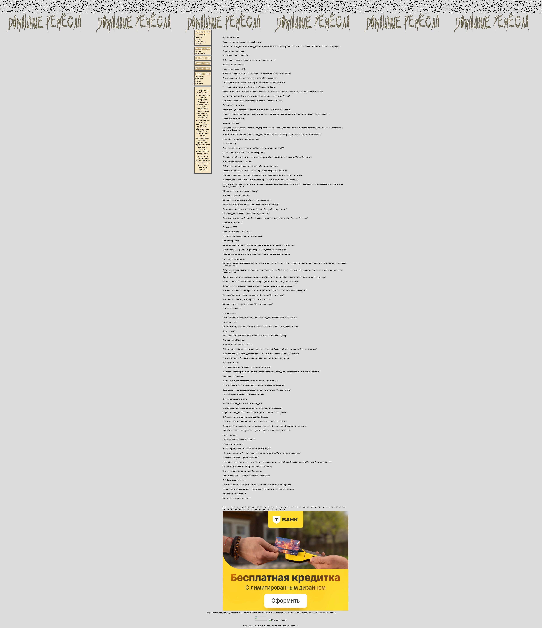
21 (292, 507)
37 (232, 509)
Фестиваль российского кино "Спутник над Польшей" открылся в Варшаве (257, 485)
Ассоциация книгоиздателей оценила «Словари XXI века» (250, 87)
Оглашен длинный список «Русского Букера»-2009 (246, 213)
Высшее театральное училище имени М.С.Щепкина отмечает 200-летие (256, 254)
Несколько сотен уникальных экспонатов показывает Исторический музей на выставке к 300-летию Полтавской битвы (277, 462)
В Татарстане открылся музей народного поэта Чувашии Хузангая (253, 385)
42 (252, 509)
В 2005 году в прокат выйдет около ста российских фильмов (250, 381)
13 (261, 507)
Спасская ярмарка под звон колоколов (240, 457)
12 (257, 507)
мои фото (199, 76)
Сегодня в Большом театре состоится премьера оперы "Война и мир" (255, 171)
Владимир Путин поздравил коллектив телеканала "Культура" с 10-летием (257, 110)
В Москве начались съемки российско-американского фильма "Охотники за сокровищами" (265, 290)
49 (279, 509)
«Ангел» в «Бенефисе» (233, 64)
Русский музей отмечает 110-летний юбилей (243, 394)
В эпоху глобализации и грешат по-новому (242, 236)
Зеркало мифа (229, 331)
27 (316, 507)
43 (256, 509)
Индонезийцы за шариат (234, 51)
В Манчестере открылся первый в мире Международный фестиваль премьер (259, 286)
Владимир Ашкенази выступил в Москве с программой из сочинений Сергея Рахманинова (265, 426)
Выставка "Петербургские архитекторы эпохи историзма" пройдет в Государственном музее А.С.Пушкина (272, 372)
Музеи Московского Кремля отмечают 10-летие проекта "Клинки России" (256, 96)
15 (269, 507)
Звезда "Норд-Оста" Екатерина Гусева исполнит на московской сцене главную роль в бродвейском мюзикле (273, 92)
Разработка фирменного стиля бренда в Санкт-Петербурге (203, 95)
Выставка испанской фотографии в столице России (246, 299)
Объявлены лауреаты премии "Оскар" (240, 191)
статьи (198, 81)
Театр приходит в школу (234, 119)
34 (344, 507)
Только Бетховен (230, 435)
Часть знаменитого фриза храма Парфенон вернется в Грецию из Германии (258, 245)
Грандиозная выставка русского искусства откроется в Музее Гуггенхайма (257, 430)
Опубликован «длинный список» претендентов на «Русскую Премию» (255, 412)
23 (300, 507)
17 (277, 507)
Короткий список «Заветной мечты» (239, 439)
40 (244, 509)
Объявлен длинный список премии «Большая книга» (247, 466)
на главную (200, 34)
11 (253, 507)
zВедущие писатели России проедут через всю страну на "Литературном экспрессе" (262, 453)
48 (276, 509)
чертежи (199, 43)
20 (288, 507)
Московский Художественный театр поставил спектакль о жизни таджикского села (260, 326)
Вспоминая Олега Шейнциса (236, 55)
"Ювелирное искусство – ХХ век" (238, 162)
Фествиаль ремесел (232, 308)
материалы (200, 41)
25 (308, 507)
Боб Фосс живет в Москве (234, 480)
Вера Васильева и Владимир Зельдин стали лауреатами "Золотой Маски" (257, 390)
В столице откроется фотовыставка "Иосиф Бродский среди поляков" (255, 209)
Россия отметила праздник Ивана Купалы (242, 42)
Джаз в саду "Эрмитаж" (233, 376)
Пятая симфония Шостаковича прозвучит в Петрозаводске (250, 78)
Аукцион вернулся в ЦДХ (234, 69)
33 (340, 507)
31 (332, 507)
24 (304, 507)
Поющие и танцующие (233, 444)
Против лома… (230, 313)
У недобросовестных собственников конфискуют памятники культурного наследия (261, 281)
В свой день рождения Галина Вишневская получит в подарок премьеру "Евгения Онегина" (265, 218)
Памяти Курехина (231, 241)
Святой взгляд (229, 143)
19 (284, 507)
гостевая (199, 79)
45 (264, 509)
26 (312, 507)
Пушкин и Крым (230, 322)
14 (265, 507)
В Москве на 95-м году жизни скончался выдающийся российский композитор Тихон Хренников (267, 157)
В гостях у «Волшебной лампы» (237, 345)
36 (228, 509)
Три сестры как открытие (234, 259)
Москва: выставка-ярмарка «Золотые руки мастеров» (247, 200)
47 (272, 509)
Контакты (199, 83)
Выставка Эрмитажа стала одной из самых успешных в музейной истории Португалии (262, 175)
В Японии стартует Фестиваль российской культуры (246, 367)
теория (198, 39)
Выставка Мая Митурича (234, 340)
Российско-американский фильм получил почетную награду (250, 204)
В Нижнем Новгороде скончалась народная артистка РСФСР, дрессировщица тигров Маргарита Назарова (272, 134)
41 (248, 509)
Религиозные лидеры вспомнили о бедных (242, 403)
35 (224, 509)
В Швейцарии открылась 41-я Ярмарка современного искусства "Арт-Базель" (258, 489)
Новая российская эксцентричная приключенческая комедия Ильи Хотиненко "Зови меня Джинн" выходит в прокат (276, 114)
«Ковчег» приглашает (232, 223)
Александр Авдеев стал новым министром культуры (247, 448)
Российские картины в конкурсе (237, 232)
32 (336, 507)
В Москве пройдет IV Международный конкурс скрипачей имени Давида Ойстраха (261, 354)
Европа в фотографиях (233, 105)
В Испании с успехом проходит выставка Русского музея (249, 60)
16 (273, 507)
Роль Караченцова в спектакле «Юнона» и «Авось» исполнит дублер (254, 335)
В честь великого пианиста (235, 399)
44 (260, 509)
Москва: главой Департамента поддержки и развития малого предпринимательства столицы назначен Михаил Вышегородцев (281, 46)
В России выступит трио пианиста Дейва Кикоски (245, 417)
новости (198, 37)
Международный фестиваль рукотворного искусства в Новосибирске (254, 250)
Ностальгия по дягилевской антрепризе (241, 139)
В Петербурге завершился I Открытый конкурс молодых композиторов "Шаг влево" (261, 180)
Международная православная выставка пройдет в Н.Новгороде (253, 408)
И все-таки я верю (231, 363)
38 (236, 509)
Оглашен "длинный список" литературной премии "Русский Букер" (253, 295)
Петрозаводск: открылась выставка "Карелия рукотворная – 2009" (253, 148)
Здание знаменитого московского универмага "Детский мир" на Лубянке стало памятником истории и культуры (274, 277)
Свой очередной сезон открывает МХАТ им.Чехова (246, 476)
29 (324, 507)
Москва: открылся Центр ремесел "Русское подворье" (248, 304)
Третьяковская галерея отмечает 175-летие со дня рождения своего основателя (260, 317)
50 (283, 509)
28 (320, 507)
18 (280, 507)
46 (268, 509)
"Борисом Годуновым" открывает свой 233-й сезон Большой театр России (257, 73)
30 (328, 507)
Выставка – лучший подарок (236, 195)
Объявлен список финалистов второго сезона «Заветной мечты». (253, 101)
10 (249, 507)
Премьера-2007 (230, 227)
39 (240, 509)
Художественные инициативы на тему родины (244, 152)
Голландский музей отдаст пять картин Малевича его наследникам (254, 82)
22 (296, 507)
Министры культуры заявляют (236, 498)
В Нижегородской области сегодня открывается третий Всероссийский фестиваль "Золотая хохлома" (270, 349)
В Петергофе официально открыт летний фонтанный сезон (250, 166)
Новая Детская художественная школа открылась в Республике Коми (255, 421)
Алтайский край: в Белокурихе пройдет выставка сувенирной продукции (256, 358)
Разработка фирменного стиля (203, 104)
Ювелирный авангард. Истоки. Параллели (242, 471)
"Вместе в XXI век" (231, 123)
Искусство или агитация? (234, 494)
